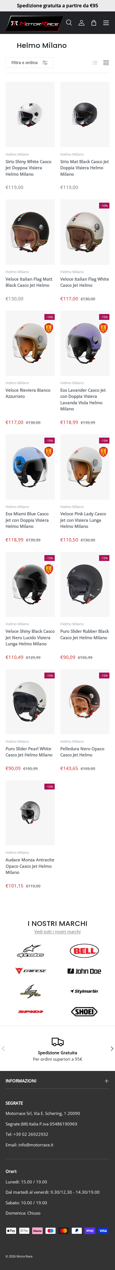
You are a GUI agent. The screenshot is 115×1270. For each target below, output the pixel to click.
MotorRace (24, 1256)
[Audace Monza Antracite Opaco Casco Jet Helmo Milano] (30, 813)
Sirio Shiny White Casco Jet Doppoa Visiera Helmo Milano (28, 168)
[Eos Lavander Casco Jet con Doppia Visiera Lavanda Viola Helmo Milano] (84, 343)
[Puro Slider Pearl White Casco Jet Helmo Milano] (30, 702)
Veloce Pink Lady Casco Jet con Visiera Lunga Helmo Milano (83, 520)
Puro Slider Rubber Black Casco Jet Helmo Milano (84, 634)
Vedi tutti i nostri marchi (57, 931)
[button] (94, 23)
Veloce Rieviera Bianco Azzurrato (28, 393)
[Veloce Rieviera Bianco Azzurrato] (30, 343)
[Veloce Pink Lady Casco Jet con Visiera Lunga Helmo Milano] (84, 467)
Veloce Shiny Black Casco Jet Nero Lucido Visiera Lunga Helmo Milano (30, 637)
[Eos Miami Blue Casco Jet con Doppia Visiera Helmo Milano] (30, 467)
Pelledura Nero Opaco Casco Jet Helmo (82, 752)
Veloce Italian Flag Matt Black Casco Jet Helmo (29, 282)
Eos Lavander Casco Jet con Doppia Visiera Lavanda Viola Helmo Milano (83, 399)
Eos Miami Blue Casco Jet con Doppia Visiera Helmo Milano (27, 520)
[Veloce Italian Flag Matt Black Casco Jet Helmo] (30, 232)
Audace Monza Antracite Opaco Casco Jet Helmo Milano (30, 866)
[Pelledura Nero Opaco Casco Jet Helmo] (84, 702)
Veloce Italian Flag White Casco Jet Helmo (84, 282)
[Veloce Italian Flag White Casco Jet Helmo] (84, 232)
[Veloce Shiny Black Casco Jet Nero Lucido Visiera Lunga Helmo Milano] (30, 584)
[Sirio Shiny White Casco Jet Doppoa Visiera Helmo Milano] (30, 114)
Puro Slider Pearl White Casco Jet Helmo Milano (29, 752)
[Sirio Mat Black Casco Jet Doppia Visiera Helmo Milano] (84, 114)
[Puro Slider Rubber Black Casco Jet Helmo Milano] (84, 584)
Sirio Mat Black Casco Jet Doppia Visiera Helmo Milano (84, 168)
